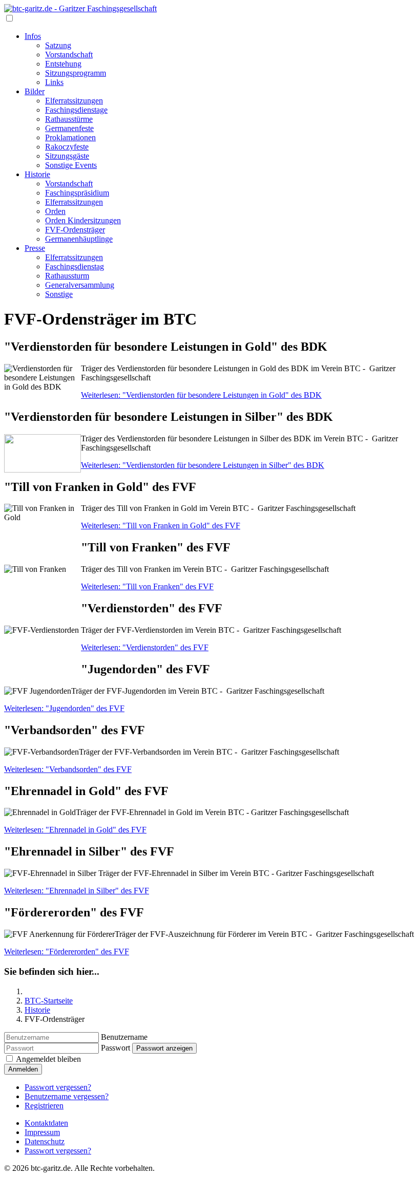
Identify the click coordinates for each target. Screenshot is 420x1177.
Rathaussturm (67, 275)
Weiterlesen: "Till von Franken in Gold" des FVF (160, 525)
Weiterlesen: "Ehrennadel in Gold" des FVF (75, 829)
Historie (37, 174)
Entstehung (63, 63)
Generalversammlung (79, 285)
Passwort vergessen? (58, 1087)
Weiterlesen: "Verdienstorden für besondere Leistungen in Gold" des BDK (201, 395)
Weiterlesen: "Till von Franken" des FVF (147, 586)
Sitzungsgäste (67, 156)
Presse (35, 248)
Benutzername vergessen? (67, 1096)
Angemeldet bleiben (48, 1059)
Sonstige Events (71, 165)
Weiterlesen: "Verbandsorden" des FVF (68, 769)
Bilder (35, 91)
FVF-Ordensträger (75, 229)
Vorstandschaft (69, 54)
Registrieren (44, 1105)
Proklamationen (70, 137)
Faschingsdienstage (76, 109)
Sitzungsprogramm (75, 73)
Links (54, 82)
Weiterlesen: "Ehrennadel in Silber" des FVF (76, 890)
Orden (55, 211)
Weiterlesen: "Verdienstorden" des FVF (144, 647)
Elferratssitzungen (74, 100)
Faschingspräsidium (77, 192)
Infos (33, 36)
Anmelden (23, 1069)
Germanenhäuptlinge (79, 238)
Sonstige (59, 294)
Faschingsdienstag (74, 266)
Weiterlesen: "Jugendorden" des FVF (64, 708)
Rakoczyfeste (67, 146)
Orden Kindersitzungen (83, 220)
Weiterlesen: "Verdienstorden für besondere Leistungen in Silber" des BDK (202, 465)
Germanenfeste (69, 128)
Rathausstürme (69, 119)
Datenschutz (45, 1141)
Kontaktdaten (46, 1123)
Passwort (115, 1047)
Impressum (42, 1132)
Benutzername (124, 1037)
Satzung (58, 45)
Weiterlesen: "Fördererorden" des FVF (66, 951)
